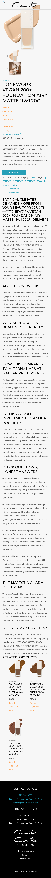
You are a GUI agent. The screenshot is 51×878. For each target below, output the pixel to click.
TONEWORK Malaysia (36, 181)
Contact (25, 855)
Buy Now (14, 172)
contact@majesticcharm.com (25, 802)
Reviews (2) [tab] (14, 192)
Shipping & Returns (25, 851)
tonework (6, 80)
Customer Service (25, 858)
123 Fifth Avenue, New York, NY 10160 (25, 799)
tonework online (9, 185)
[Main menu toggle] (25, 12)
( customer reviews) (11, 134)
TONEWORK (20, 181)
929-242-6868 (25, 795)
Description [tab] (14, 188)
